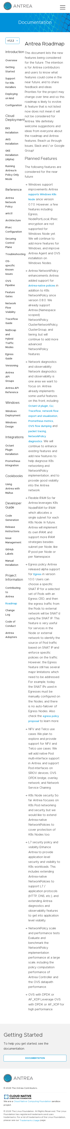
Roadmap (11, 603)
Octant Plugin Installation (11, 450)
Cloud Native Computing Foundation (32, 1101)
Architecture (13, 220)
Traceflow (34, 411)
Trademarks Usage (30, 1120)
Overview (11, 60)
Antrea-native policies (41, 285)
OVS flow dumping (40, 426)
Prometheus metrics (40, 421)
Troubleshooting (15, 254)
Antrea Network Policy (10, 202)
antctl (8, 213)
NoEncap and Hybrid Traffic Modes (10, 339)
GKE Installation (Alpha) (11, 155)
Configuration (13, 105)
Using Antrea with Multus (12, 488)
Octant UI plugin (38, 406)
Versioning (11, 365)
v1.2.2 (10, 41)
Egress (37, 574)
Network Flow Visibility (10, 307)
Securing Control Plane (10, 243)
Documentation (35, 1058)
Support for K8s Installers (10, 83)
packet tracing (37, 431)
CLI (51, 406)
